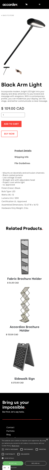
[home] (9, 4)
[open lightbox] (24, 41)
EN (5, 468)
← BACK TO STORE (7, 15)
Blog (8, 434)
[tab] (23, 150)
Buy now (9, 134)
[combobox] (6, 467)
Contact (10, 427)
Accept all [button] (13, 463)
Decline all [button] (36, 463)
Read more (15, 446)
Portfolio (10, 431)
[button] (27, 4)
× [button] (47, 439)
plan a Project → (30, 420)
